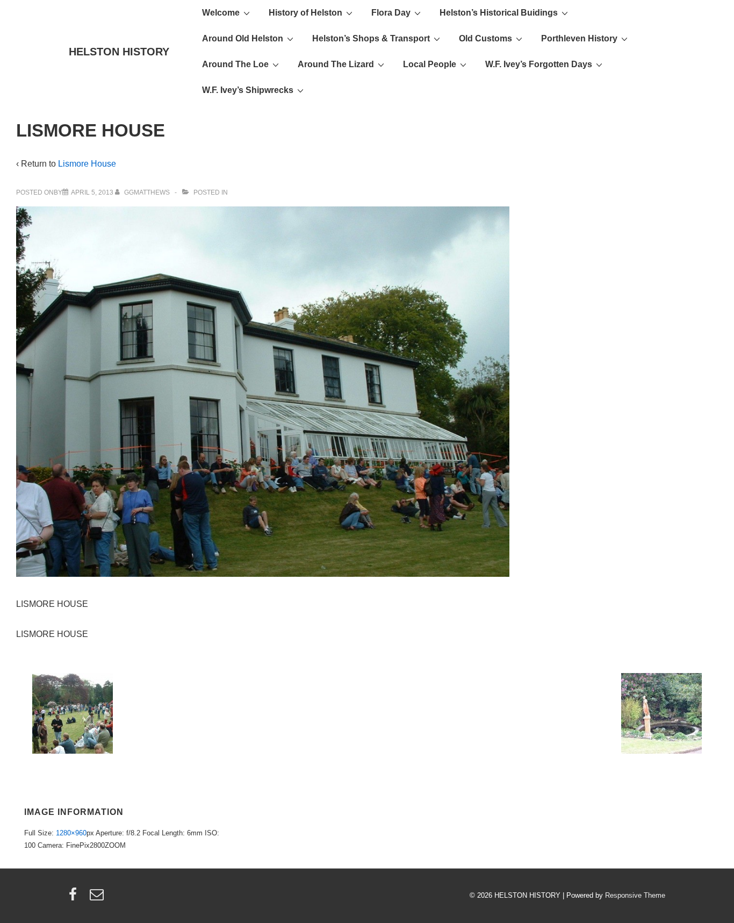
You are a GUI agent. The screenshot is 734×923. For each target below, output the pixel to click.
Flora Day (391, 12)
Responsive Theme (635, 895)
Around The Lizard (336, 64)
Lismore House (87, 163)
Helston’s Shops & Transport (371, 38)
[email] (98, 898)
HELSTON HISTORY (119, 52)
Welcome (221, 12)
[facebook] (75, 898)
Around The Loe (235, 64)
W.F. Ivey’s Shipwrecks (247, 90)
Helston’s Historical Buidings (499, 12)
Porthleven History (579, 38)
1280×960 (71, 833)
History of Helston (305, 12)
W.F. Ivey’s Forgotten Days (538, 64)
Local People (429, 64)
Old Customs (485, 38)
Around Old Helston (242, 38)
